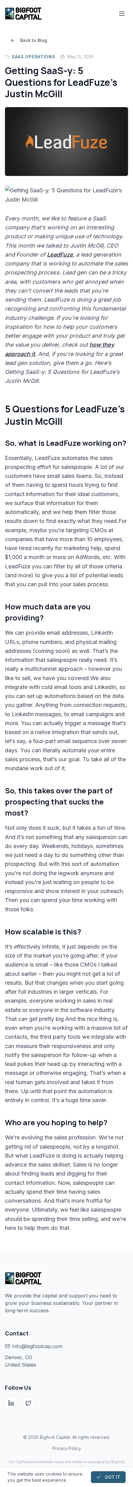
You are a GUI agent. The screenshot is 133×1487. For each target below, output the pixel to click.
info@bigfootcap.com (37, 1346)
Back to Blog (33, 40)
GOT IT (112, 1477)
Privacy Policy (66, 1448)
